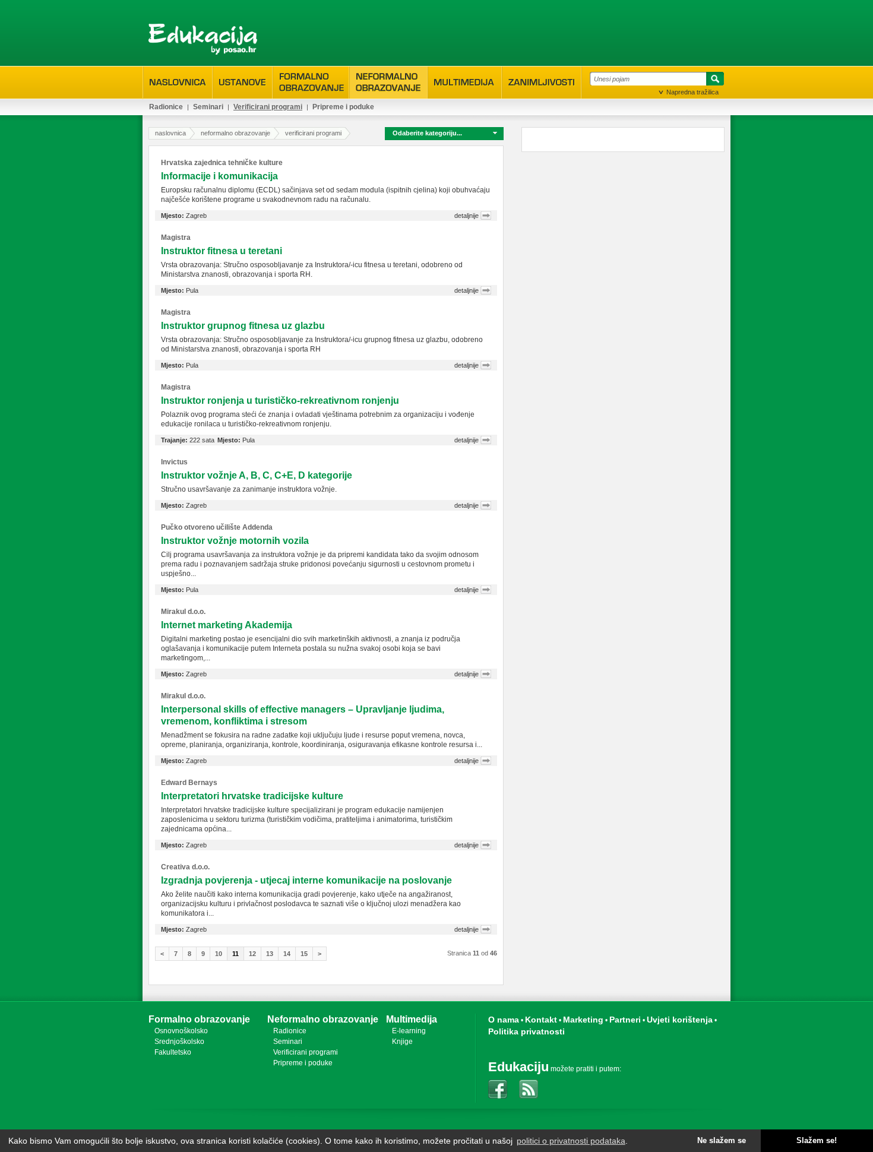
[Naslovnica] (178, 83)
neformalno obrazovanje (235, 133)
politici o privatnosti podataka (571, 1140)
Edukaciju (518, 1066)
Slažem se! (816, 1141)
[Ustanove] (242, 83)
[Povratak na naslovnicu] (202, 39)
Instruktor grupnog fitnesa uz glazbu (243, 326)
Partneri (625, 1019)
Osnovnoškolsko (181, 1031)
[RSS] (528, 1089)
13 (269, 953)
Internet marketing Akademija (226, 625)
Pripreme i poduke (343, 107)
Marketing (583, 1019)
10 (218, 953)
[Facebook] (497, 1089)
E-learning (409, 1031)
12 (252, 953)
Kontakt (541, 1019)
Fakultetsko (172, 1052)
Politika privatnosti (526, 1031)
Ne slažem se (721, 1141)
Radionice (166, 107)
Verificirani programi (267, 107)
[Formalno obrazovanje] (311, 82)
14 (286, 953)
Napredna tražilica (692, 92)
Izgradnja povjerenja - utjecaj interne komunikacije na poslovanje (306, 880)
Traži (713, 81)
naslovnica (170, 133)
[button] (444, 133)
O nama (503, 1019)
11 (235, 953)
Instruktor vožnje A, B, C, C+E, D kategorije (256, 475)
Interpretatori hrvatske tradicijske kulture (252, 796)
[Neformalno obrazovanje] (388, 82)
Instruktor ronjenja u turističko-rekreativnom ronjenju (280, 400)
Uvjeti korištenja (680, 1019)
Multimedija (411, 1019)
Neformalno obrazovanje (322, 1019)
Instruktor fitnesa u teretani (221, 251)
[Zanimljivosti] (541, 83)
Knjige (402, 1041)
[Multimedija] (464, 83)
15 (304, 953)
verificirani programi (313, 133)
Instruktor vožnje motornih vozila (235, 541)
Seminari (208, 107)
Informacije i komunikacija (219, 176)
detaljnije (466, 215)
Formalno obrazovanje (199, 1019)
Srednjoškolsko (179, 1041)
